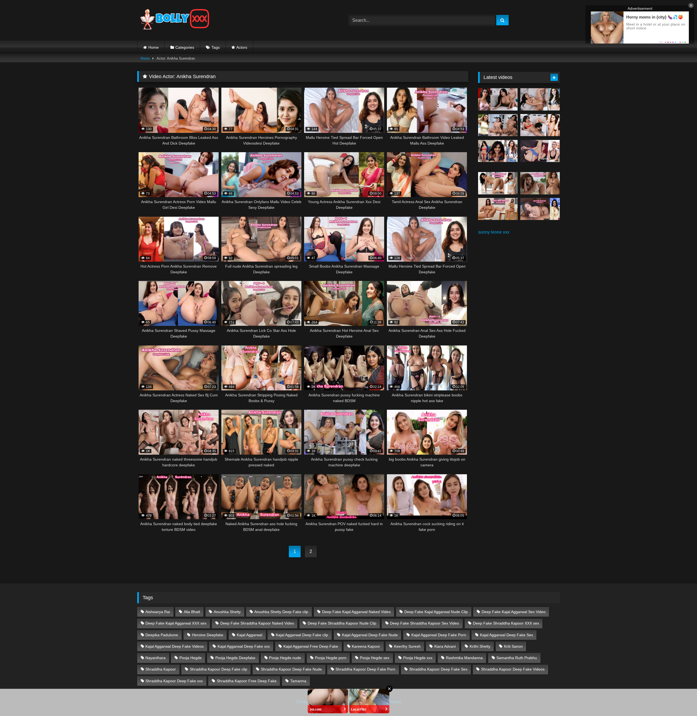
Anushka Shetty (227, 612)
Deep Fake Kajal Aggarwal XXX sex (175, 623)
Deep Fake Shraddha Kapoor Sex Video (424, 623)
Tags (216, 47)
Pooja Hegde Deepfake (235, 658)
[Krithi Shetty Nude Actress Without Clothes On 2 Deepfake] (540, 99)
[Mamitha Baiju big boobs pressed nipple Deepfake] (540, 183)
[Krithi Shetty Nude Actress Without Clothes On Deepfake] (498, 151)
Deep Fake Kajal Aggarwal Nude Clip (436, 612)
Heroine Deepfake (207, 635)
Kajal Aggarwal (249, 635)
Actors (241, 47)
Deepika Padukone (161, 635)
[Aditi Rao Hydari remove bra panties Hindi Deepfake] (498, 209)
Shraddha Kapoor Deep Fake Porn (365, 669)
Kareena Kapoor (366, 646)
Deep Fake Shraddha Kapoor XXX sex (506, 623)
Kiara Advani (445, 646)
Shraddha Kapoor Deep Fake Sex (438, 669)
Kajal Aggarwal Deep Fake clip (302, 635)
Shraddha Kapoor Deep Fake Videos (513, 669)
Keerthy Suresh (407, 646)
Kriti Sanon (513, 646)
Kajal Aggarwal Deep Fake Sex (506, 635)
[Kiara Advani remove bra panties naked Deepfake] (498, 183)
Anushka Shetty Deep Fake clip (281, 612)
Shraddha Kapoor (160, 669)
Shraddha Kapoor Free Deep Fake (247, 681)
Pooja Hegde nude (285, 658)
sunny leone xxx (493, 232)
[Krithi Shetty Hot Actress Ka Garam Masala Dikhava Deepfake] (540, 125)
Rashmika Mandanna (464, 658)
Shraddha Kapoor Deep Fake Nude (291, 669)
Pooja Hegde (190, 658)
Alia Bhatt (192, 612)
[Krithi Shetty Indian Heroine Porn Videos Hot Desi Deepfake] (498, 125)
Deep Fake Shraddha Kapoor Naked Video (257, 623)
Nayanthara (155, 658)
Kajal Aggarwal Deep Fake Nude (370, 635)
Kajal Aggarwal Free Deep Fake (310, 646)
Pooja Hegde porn (330, 658)
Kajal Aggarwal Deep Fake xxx (244, 646)
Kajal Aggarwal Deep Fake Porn (438, 635)
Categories (184, 47)
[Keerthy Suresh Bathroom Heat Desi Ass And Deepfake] (540, 209)
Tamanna (298, 681)
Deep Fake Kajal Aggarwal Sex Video (514, 612)
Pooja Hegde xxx (417, 658)
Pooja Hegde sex (374, 658)
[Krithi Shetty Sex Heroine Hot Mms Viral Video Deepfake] (498, 99)
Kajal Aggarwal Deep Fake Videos (174, 646)
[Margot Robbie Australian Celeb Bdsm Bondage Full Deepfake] (540, 151)
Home (153, 47)
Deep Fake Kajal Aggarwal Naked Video (356, 612)
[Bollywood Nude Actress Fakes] (174, 20)
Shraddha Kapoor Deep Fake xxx (174, 681)
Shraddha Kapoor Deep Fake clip (218, 669)
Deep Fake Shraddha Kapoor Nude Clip (342, 623)
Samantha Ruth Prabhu (516, 658)
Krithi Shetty (480, 646)
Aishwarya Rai (157, 612)
